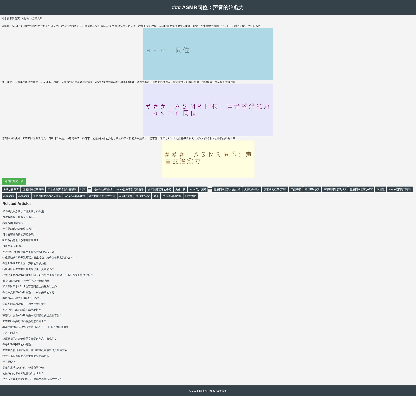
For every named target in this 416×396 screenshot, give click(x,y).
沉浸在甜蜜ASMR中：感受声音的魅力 (24, 303)
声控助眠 (296, 189)
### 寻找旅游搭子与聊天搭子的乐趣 (23, 211)
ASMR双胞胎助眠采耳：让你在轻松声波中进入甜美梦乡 (34, 350)
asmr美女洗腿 (198, 189)
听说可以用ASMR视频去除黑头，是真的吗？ (28, 269)
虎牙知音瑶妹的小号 (159, 189)
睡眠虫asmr (143, 196)
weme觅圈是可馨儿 (400, 189)
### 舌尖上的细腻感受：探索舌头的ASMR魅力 (29, 251)
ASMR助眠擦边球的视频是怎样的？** (24, 321)
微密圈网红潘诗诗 (33, 189)
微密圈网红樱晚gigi (335, 189)
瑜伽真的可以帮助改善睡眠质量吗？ (23, 373)
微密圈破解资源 (172, 196)
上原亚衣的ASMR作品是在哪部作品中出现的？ (29, 338)
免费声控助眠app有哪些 (47, 196)
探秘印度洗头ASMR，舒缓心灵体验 (23, 367)
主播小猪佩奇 (11, 189)
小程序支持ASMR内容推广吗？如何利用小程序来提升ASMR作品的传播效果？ (47, 275)
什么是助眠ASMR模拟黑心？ (19, 228)
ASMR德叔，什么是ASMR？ (19, 217)
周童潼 (381, 189)
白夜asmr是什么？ (13, 246)
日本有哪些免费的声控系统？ (19, 234)
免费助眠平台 (252, 189)
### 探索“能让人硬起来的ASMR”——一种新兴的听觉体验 (35, 327)
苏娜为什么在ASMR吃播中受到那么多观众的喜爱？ (32, 315)
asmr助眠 (190, 196)
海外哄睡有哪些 (103, 189)
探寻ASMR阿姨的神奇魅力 (17, 344)
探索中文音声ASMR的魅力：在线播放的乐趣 (28, 292)
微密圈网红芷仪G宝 (275, 189)
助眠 (26, 18)
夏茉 (156, 196)
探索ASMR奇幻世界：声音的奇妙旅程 (24, 263)
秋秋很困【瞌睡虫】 (14, 222)
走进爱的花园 (10, 332)
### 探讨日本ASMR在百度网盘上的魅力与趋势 (29, 286)
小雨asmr (8, 196)
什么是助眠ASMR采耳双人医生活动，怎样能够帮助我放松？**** (39, 257)
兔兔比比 (180, 189)
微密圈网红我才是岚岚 (227, 189)
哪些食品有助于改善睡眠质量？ (20, 240)
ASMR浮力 (125, 196)
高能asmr (23, 196)
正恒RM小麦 (312, 189)
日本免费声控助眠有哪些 (62, 189)
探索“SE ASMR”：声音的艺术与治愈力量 (26, 280)
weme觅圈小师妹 (75, 196)
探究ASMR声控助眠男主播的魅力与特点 (25, 356)
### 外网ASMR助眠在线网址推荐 (21, 309)
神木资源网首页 (11, 18)
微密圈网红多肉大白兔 (102, 196)
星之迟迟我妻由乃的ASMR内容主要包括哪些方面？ (32, 379)
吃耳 (83, 189)
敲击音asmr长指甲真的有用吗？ (20, 298)
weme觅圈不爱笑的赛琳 (130, 189)
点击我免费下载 (14, 181)
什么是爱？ (8, 361)
